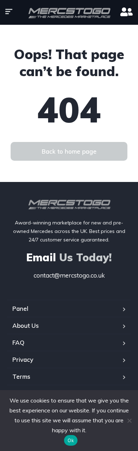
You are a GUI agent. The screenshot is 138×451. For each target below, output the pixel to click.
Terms (21, 376)
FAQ (18, 342)
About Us (25, 325)
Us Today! (69, 257)
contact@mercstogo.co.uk (69, 275)
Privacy (22, 359)
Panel (20, 308)
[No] (129, 420)
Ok (71, 440)
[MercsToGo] (69, 13)
